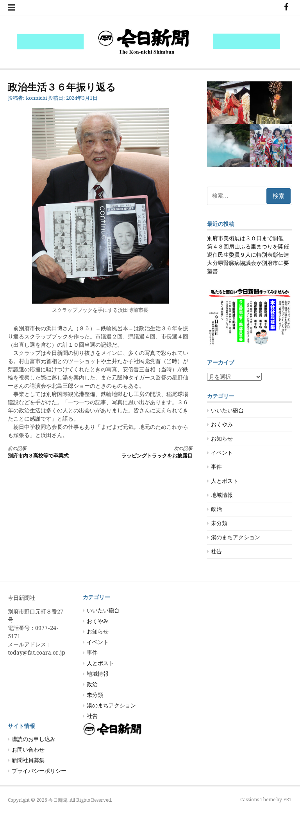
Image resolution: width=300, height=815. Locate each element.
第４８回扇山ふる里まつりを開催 (248, 246)
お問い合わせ (28, 750)
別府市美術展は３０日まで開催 (245, 238)
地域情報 (222, 495)
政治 (216, 509)
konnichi (36, 98)
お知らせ (222, 438)
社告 (216, 551)
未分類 (219, 523)
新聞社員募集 (28, 760)
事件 (216, 467)
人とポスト (224, 481)
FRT (287, 799)
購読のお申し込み (33, 739)
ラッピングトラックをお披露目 (157, 452)
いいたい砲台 (227, 410)
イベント (222, 453)
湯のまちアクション (235, 537)
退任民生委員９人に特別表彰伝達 (248, 255)
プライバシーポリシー (39, 771)
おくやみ (222, 424)
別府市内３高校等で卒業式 (38, 452)
